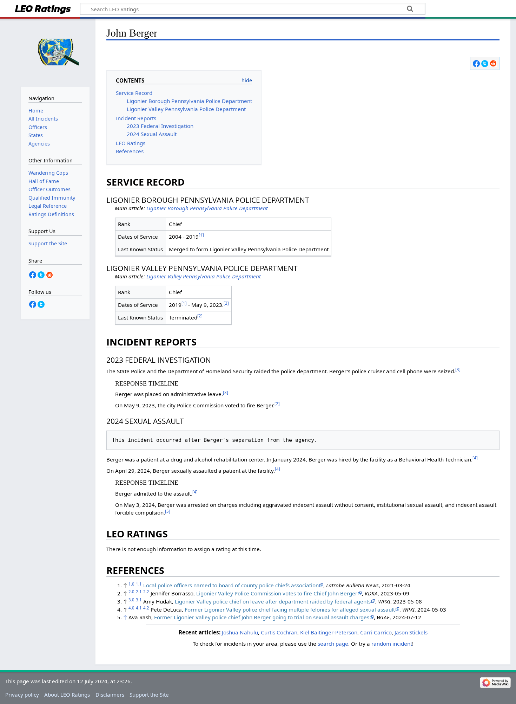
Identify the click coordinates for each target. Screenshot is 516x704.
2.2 (146, 591)
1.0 (131, 584)
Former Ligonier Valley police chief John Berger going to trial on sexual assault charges (261, 617)
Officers (37, 127)
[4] (475, 457)
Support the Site (149, 694)
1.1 (139, 584)
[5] (167, 511)
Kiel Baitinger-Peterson (328, 632)
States (35, 135)
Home (35, 110)
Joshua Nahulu (240, 632)
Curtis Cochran (279, 632)
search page (333, 643)
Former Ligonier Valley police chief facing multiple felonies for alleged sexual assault (290, 609)
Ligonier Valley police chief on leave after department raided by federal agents (273, 601)
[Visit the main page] (55, 51)
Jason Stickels (411, 632)
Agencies (39, 143)
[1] (201, 235)
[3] (458, 369)
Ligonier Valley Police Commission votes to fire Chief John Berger (276, 593)
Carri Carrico (376, 632)
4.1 (139, 608)
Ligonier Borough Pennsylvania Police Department (207, 208)
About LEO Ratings (67, 694)
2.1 (139, 591)
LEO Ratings (43, 9)
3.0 (131, 599)
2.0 (131, 591)
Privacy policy (22, 694)
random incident (391, 643)
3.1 (139, 599)
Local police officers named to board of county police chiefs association (231, 585)
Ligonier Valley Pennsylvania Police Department (203, 276)
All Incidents (43, 118)
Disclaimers (109, 694)
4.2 (146, 608)
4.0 (131, 608)
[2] (226, 303)
